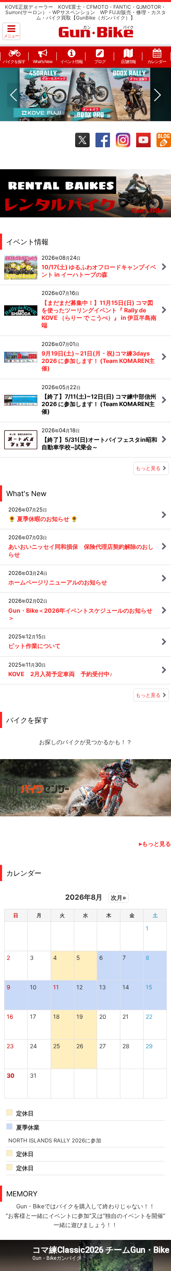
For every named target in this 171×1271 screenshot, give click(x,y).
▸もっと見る (155, 843)
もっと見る (148, 468)
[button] (11, 31)
